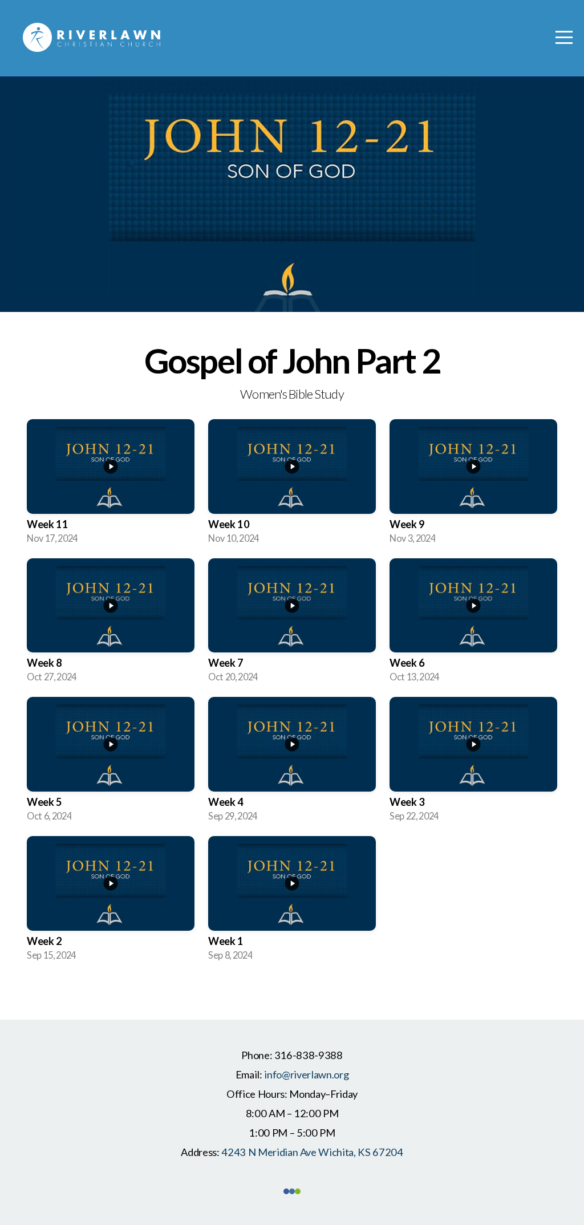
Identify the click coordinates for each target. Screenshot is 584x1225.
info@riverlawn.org (306, 1074)
